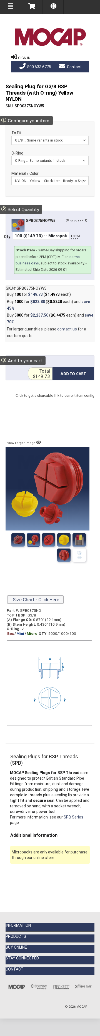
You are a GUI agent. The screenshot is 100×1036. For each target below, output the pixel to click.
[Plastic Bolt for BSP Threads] (64, 540)
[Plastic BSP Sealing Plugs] (79, 555)
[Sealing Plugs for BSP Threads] (18, 540)
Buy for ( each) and (48, 304)
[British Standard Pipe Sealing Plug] (64, 555)
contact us (67, 329)
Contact (74, 67)
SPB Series (73, 817)
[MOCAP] (50, 37)
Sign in (24, 58)
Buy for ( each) (39, 294)
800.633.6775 (38, 67)
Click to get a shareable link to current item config (55, 401)
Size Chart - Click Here (35, 599)
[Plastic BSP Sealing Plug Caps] (48, 540)
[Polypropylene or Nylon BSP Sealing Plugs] (33, 540)
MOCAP (82, 1007)
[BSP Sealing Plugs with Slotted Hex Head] (79, 540)
